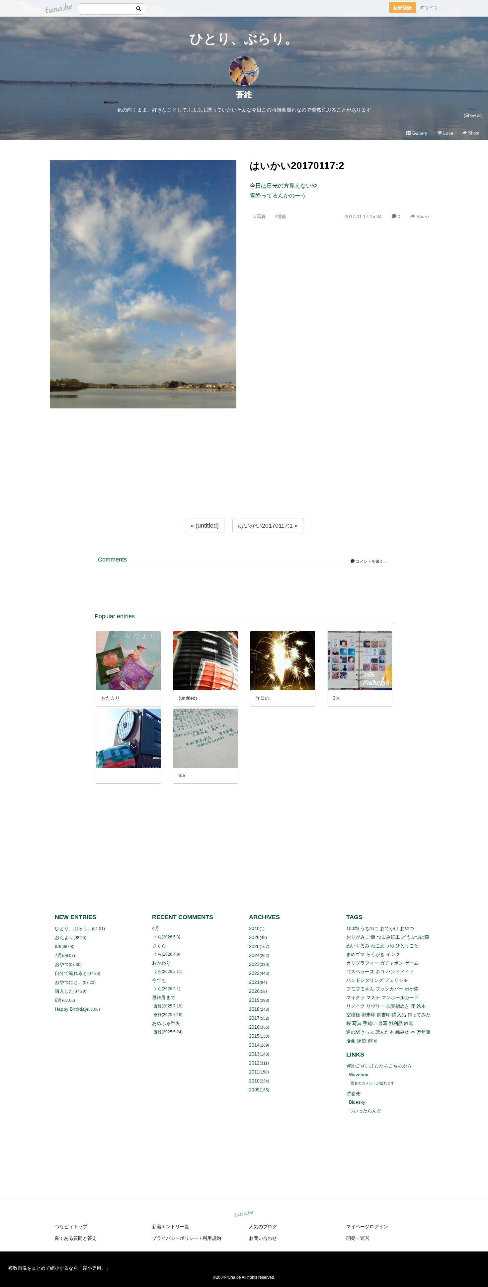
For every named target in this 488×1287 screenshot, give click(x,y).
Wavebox (358, 1074)
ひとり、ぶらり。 (244, 38)
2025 (254, 946)
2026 (254, 937)
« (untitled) (205, 525)
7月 (58, 955)
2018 (254, 1009)
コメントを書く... (370, 561)
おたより (64, 937)
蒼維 (244, 94)
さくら (159, 945)
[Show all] (473, 115)
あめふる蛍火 (166, 1023)
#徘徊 (280, 216)
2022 (254, 973)
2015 (254, 1036)
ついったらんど (365, 1110)
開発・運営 (357, 1238)
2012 (254, 1063)
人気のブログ (263, 1226)
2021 (254, 982)
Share (473, 132)
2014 (254, 1045)
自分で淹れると (71, 973)
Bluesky (357, 1102)
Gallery (419, 133)
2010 (254, 1080)
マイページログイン (367, 1226)
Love (447, 133)
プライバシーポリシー (175, 1238)
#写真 (260, 216)
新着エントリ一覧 (170, 1226)
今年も (159, 980)
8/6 (58, 946)
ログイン (429, 7)
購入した (64, 991)
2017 (254, 1018)
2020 (254, 991)
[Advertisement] (244, 476)
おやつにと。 (69, 982)
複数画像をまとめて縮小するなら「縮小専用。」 (59, 1268)
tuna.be (243, 1213)
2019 (254, 1000)
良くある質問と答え (76, 1238)
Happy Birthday (71, 1009)
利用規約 (212, 1238)
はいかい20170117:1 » (268, 525)
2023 (254, 964)
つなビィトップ (71, 1226)
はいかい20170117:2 (297, 165)
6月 (58, 1000)
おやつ (62, 964)
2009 (254, 1089)
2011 (254, 1071)
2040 (254, 928)
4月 (155, 928)
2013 (254, 1054)
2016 (254, 1027)
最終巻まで (163, 997)
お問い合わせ (263, 1238)
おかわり (161, 963)
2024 (254, 955)
